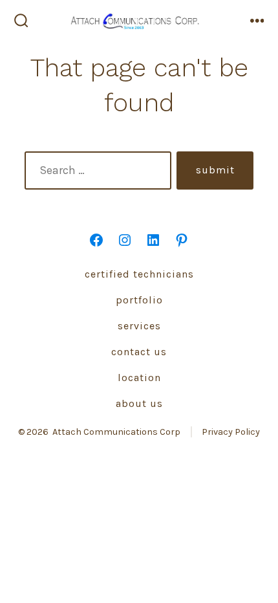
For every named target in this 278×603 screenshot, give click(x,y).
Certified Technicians (139, 274)
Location (139, 377)
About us (139, 403)
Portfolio (139, 300)
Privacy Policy (231, 431)
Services (139, 326)
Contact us (139, 351)
